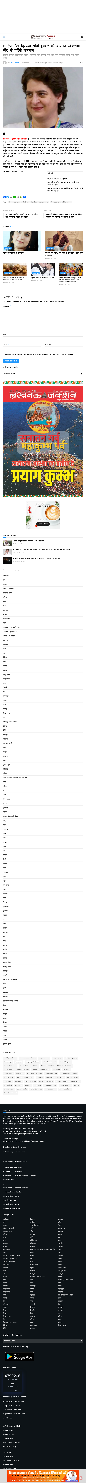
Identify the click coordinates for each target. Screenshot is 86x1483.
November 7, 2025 (19, 552)
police (27, 1085)
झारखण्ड (5, 756)
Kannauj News (72, 1077)
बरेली (4, 825)
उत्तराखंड (63, 273)
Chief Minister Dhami (29, 1066)
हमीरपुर (5, 1031)
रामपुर (4, 941)
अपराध (4, 584)
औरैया (4, 661)
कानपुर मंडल (6, 679)
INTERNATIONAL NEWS (25, 1077)
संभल (4, 1005)
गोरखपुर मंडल (7, 713)
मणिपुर (4, 876)
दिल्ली (50, 63)
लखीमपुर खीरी (7, 966)
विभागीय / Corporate (10, 979)
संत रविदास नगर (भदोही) (10, 1001)
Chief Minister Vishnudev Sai (16, 1069)
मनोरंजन (5, 889)
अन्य (4, 580)
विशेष (4, 984)
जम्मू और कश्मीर (7, 743)
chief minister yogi (40, 1069)
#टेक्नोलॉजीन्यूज (8, 1062)
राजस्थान (5, 932)
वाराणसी (5, 975)
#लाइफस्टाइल (18, 1062)
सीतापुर (5, 1014)
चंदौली (4, 730)
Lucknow (18, 1081)
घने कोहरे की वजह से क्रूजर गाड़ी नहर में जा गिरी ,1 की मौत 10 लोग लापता (37, 558)
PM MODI (18, 1085)
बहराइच (5, 842)
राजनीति (55, 63)
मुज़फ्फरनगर (6, 906)
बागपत (4, 846)
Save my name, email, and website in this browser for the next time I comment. (39, 354)
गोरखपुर (5, 709)
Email (6, 344)
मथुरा (4, 880)
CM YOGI (66, 1069)
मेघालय (5, 915)
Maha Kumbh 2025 (46, 1081)
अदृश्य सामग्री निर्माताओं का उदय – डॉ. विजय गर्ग (29, 541)
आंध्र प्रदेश (6, 619)
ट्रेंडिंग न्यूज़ (43, 63)
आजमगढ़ (5, 610)
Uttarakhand (50, 1089)
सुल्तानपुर (5, 1018)
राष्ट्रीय (61, 63)
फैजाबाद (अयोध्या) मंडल (10, 816)
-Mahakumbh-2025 (49, 1062)
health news (9, 1077)
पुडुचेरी (4, 803)
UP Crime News (36, 1089)
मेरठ (4, 919)
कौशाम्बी (5, 687)
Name (5, 334)
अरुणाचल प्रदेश (7, 593)
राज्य (4, 936)
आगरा (4, 606)
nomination (43, 202)
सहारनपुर (5, 1009)
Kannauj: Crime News (54, 1077)
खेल (4, 691)
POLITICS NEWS (50, 1085)
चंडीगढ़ (5, 726)
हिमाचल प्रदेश (7, 1044)
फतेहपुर (5, 812)
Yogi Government (10, 1093)
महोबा (4, 898)
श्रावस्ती (5, 997)
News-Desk (15, 63)
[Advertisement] (43, 17)
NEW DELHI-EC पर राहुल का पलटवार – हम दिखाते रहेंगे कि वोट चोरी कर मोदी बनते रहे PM (41, 549)
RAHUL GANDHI (65, 1085)
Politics (37, 1085)
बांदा (4, 850)
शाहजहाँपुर (6, 992)
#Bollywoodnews (10, 1058)
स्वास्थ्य (5, 1027)
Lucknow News (30, 1081)
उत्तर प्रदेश (6, 640)
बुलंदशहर (5, 872)
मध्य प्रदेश (6, 885)
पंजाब (4, 795)
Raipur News (9, 1089)
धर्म (3, 790)
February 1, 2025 (19, 561)
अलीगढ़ (5, 597)
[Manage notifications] (81, 1478)
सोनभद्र (5, 1022)
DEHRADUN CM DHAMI (34, 1073)
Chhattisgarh (65, 1062)
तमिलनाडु (5, 769)
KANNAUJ (40, 1077)
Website (48, 344)
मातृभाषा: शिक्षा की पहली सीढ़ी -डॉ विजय (43, 277)
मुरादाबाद (5, 911)
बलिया (4, 833)
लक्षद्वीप (5, 954)
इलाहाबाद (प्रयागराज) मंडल (11, 627)
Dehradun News (51, 1073)
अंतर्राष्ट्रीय (6, 576)
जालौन (4, 747)
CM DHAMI (56, 1069)
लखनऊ (5, 958)
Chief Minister (10, 1066)
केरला (4, 683)
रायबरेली (5, 945)
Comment (7, 306)
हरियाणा (5, 1039)
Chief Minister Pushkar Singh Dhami (56, 1066)
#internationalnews (28, 1058)
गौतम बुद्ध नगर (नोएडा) (10, 722)
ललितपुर (5, 971)
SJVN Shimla (22, 1089)
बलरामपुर (5, 829)
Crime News (8, 1073)
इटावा (4, 623)
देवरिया (4, 786)
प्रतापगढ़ (5, 808)
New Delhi (8, 1085)
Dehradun (19, 1073)
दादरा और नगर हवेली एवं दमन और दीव (15, 777)
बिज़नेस (5, 859)
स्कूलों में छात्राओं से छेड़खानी (57, 179)
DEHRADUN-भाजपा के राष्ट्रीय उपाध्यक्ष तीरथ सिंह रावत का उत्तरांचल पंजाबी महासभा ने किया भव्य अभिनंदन (70, 280)
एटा (4, 653)
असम (4, 601)
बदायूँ (4, 820)
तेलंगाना (5, 773)
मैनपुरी (4, 923)
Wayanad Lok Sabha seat (60, 202)
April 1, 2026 (18, 543)
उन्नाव (4, 649)
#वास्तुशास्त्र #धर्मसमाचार (32, 1062)
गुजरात (4, 700)
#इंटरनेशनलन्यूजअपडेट (71, 1058)
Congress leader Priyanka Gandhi (23, 202)
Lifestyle (8, 1081)
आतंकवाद (5, 614)
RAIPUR (76, 1085)
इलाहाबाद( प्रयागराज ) (10, 631)
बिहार (4, 868)
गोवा (4, 717)
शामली (4, 988)
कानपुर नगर (6, 674)
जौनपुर (4, 752)
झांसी (4, 760)
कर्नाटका (5, 670)
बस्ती (4, 838)
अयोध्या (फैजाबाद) (8, 588)
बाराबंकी (5, 855)
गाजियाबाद (5, 696)
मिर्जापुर (5, 902)
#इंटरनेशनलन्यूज (57, 1058)
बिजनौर (5, 863)
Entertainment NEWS (69, 1073)
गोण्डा (4, 704)
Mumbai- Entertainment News (68, 1081)
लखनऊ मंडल (7, 962)
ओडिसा (5, 657)
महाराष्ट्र (5, 893)
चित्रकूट (5, 734)
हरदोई (4, 1035)
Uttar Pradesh (65, 1089)
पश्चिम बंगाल (6, 799)
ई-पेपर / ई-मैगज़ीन (9, 636)
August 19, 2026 (65, 284)
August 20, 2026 (9, 256)
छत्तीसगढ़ (5, 739)
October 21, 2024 (29, 63)
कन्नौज (5, 666)
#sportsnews (44, 1058)
